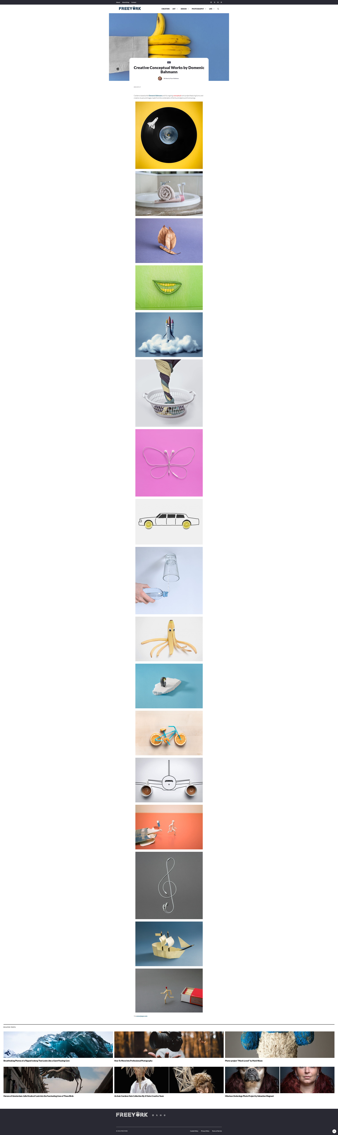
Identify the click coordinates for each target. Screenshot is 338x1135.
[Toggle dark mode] (334, 1131)
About (118, 2)
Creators (166, 9)
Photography (198, 9)
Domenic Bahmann (155, 96)
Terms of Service (217, 1131)
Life (210, 9)
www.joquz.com (141, 1016)
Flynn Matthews (174, 78)
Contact (133, 2)
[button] (217, 9)
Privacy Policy (205, 1131)
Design (184, 9)
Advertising (125, 2)
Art (174, 9)
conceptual (177, 96)
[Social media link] (211, 2)
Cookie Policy (194, 1131)
